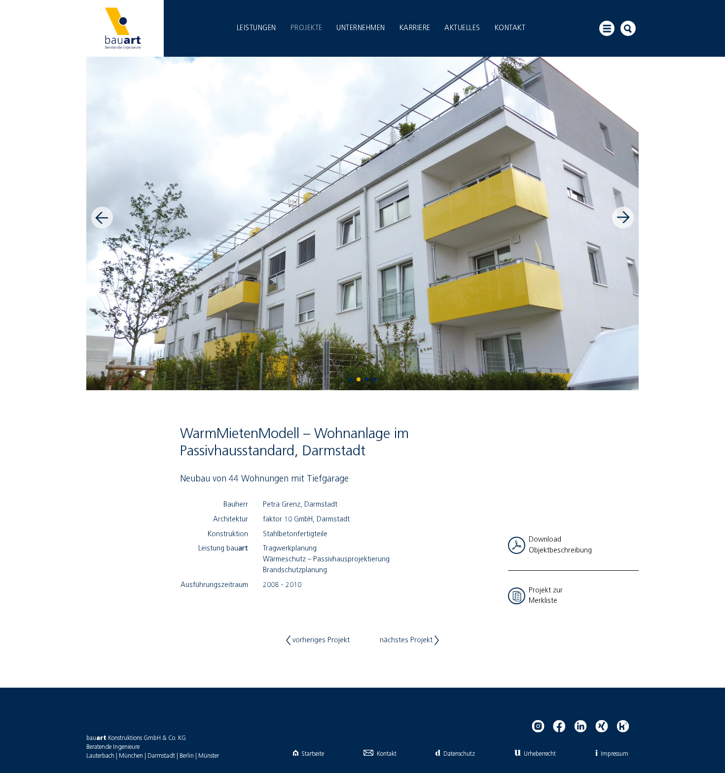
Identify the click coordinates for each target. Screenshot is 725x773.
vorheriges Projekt (320, 640)
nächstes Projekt (407, 640)
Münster (208, 756)
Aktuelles (462, 28)
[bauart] (122, 28)
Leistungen (256, 28)
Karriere (415, 28)
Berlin (187, 756)
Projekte (306, 28)
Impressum (614, 754)
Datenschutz (458, 754)
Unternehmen (360, 28)
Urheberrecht (540, 754)
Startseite (312, 754)
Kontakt (510, 28)
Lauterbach (100, 756)
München (131, 756)
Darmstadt (161, 756)
